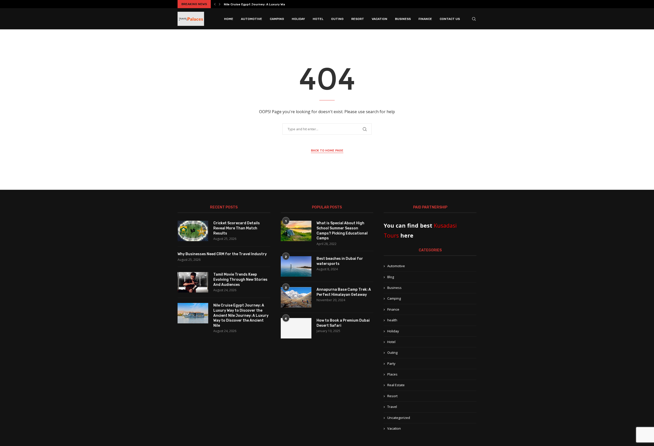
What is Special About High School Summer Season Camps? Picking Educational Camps (342, 230)
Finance (425, 19)
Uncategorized (398, 417)
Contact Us (450, 19)
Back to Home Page (327, 150)
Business (403, 19)
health (392, 320)
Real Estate (396, 385)
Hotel (318, 19)
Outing (337, 19)
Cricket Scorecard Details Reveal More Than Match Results (236, 228)
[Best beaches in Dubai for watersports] (296, 266)
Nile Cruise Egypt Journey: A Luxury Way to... (259, 4)
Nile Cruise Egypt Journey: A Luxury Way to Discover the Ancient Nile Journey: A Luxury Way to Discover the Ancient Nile (240, 315)
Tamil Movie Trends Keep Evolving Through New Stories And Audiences (240, 279)
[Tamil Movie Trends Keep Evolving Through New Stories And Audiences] (193, 282)
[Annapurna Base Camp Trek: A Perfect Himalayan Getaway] (296, 297)
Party (391, 363)
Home (228, 19)
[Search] (473, 19)
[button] (215, 4)
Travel (392, 406)
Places (392, 374)
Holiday (298, 19)
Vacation (379, 19)
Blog (390, 277)
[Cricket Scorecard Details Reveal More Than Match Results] (193, 231)
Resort (357, 19)
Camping (277, 19)
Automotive (251, 19)
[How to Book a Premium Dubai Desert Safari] (296, 328)
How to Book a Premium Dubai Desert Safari (343, 323)
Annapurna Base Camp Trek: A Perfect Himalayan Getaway (344, 292)
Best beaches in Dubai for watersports (340, 261)
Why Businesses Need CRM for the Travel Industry (222, 254)
